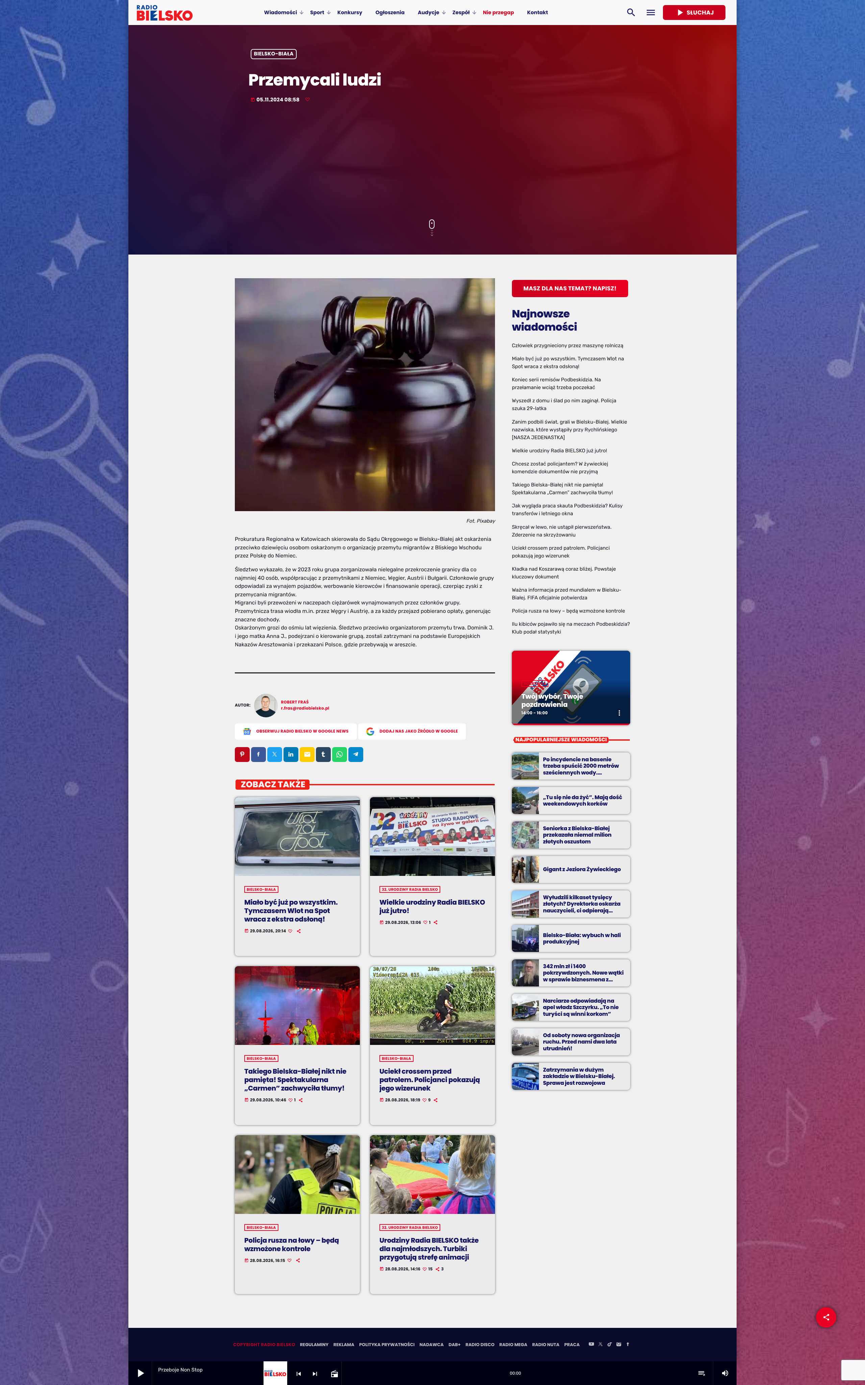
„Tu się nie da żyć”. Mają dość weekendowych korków (582, 800)
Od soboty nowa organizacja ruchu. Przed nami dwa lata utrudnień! (581, 1041)
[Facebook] (628, 1344)
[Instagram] (618, 1344)
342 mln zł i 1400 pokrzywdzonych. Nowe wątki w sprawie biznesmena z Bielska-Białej (583, 976)
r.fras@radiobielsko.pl (305, 708)
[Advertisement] (432, 162)
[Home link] (165, 12)
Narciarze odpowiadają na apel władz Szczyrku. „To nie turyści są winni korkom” (581, 1007)
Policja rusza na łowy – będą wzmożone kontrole (291, 1244)
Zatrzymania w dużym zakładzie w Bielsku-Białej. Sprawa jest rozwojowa (579, 1076)
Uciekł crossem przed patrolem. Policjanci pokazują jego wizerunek (429, 1080)
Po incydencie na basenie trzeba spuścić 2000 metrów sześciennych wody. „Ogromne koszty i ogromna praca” (581, 772)
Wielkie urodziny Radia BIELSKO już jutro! (432, 906)
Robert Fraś (295, 702)
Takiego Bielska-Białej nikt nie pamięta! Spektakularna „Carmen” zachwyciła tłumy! (295, 1080)
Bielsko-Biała (274, 54)
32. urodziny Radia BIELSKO (410, 889)
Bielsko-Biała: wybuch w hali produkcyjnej (582, 938)
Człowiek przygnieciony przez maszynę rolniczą (567, 345)
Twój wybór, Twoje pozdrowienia (552, 700)
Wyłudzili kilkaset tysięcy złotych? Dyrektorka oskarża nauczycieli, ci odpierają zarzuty (581, 907)
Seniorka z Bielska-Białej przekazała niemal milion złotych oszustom (577, 835)
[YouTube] (591, 1344)
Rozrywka (535, 683)
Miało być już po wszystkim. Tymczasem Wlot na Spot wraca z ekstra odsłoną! (291, 911)
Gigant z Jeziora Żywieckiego (582, 869)
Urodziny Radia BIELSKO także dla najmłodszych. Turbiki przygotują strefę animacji (429, 1249)
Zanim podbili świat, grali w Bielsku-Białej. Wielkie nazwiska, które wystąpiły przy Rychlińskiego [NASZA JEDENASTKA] (569, 429)
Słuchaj (694, 12)
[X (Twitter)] (600, 1344)
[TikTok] (609, 1344)
